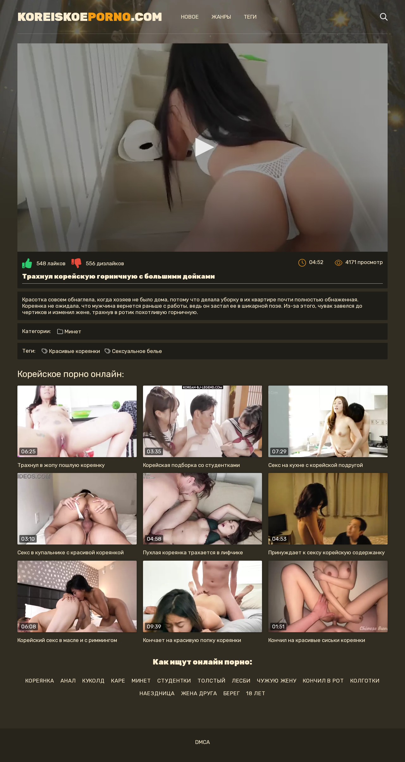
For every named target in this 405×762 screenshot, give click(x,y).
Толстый (211, 680)
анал (68, 680)
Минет (72, 331)
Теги (250, 17)
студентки (174, 680)
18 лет (255, 693)
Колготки (365, 680)
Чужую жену (276, 680)
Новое (190, 17)
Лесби (241, 680)
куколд (93, 680)
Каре (118, 680)
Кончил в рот (323, 680)
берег (231, 693)
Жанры (221, 17)
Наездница (157, 693)
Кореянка (39, 680)
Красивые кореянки (74, 351)
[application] (202, 147)
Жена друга (199, 693)
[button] (202, 147)
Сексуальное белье (136, 351)
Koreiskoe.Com (89, 16)
